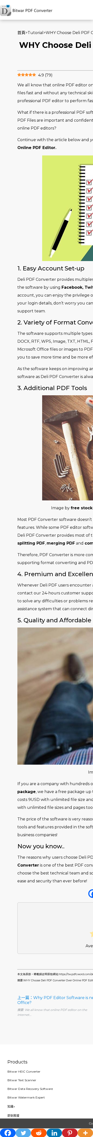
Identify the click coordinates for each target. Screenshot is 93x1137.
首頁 (21, 32)
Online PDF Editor (36, 147)
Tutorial (35, 32)
